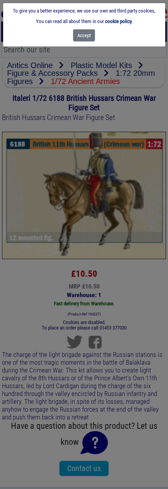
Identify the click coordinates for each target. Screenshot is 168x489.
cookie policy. (118, 21)
